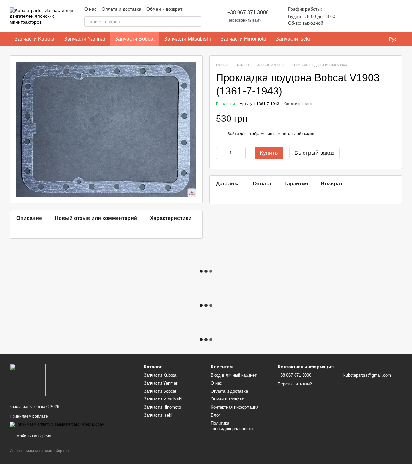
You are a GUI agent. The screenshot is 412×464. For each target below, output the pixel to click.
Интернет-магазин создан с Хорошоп (40, 451)
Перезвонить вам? (244, 20)
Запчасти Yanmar (84, 39)
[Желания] (364, 16)
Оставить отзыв (298, 104)
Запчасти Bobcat (134, 39)
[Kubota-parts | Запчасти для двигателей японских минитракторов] (28, 379)
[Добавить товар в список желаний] (392, 119)
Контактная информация (234, 407)
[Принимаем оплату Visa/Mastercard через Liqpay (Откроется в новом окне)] (57, 424)
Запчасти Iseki (293, 39)
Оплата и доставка (121, 9)
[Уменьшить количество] (220, 153)
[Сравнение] (347, 16)
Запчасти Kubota (34, 39)
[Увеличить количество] (240, 153)
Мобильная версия (33, 436)
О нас (90, 9)
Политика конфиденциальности (232, 426)
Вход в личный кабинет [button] (234, 375)
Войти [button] (233, 134)
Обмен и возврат (164, 9)
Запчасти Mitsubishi (187, 39)
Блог (215, 415)
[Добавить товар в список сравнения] (379, 119)
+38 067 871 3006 (248, 12)
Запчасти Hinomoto (243, 39)
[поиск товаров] (196, 21)
